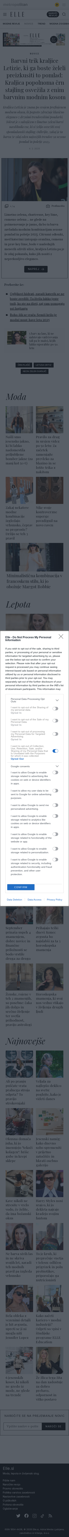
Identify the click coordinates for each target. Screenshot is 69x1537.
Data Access (34, 899)
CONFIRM (20, 887)
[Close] (62, 637)
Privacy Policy (54, 899)
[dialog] (34, 768)
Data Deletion (14, 899)
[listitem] (34, 700)
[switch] (55, 708)
